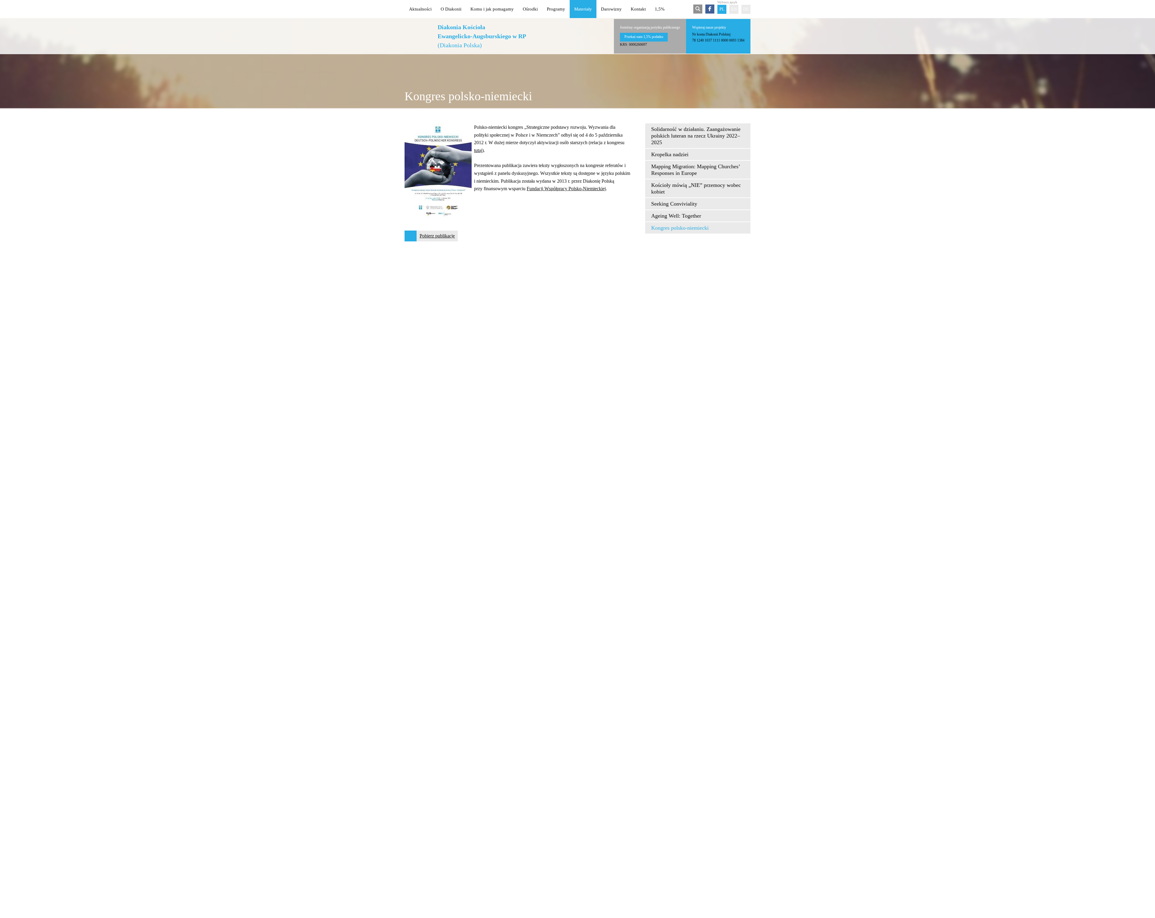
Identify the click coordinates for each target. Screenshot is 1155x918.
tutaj (478, 150)
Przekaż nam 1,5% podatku (643, 37)
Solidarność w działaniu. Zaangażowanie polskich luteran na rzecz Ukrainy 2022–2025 (696, 135)
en (734, 9)
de (746, 9)
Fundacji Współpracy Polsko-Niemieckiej (566, 188)
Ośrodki (530, 9)
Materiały (583, 9)
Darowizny (611, 9)
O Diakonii (451, 9)
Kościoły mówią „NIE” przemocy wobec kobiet (696, 188)
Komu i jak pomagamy (492, 9)
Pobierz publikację (437, 235)
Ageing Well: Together (676, 216)
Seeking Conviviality (674, 204)
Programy (556, 9)
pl (722, 9)
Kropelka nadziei (669, 154)
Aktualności (420, 9)
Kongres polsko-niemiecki (680, 228)
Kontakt (638, 9)
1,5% (660, 9)
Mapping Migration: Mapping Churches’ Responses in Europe (695, 169)
